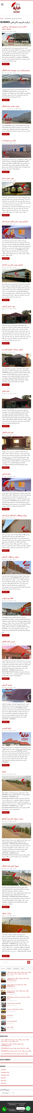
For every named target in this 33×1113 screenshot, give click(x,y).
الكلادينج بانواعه (7, 598)
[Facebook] (15, 1107)
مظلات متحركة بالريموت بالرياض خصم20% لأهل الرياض (14, 1053)
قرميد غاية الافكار (8, 642)
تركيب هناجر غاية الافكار (11, 106)
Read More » (5, 64)
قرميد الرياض (7, 685)
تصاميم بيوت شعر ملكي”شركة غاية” (15, 221)
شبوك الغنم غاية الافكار (10, 866)
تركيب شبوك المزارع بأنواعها (12, 819)
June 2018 (3, 1080)
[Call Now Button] (4, 1109)
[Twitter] (17, 1107)
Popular (9, 968)
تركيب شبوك (6, 913)
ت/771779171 (13, 1105)
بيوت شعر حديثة (8, 178)
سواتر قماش (10, 1015)
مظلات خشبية (10, 1027)
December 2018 (5, 1072)
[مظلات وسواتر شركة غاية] (16, 8)
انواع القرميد (6, 728)
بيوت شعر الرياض (8, 306)
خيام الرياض (6, 474)
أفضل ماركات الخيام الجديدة (12, 350)
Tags (22, 968)
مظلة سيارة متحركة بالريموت (14, 1003)
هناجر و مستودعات (9, 140)
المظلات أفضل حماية (12, 1021)
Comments (16, 968)
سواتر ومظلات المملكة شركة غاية (14, 515)
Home (1, 18)
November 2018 (5, 1075)
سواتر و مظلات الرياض (10, 557)
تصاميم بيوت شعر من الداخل (12, 265)
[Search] (28, 962)
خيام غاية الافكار (8, 432)
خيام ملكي (6, 391)
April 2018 (3, 1083)
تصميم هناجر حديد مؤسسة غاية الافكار (16, 70)
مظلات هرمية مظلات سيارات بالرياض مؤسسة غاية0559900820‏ (16, 1051)
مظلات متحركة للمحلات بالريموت (15, 1009)
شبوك (4, 771)
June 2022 (3, 1069)
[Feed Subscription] (32, 22)
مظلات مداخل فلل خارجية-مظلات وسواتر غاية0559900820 (15, 1048)
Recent (3, 968)
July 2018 (3, 1077)
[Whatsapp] (28, 1108)
